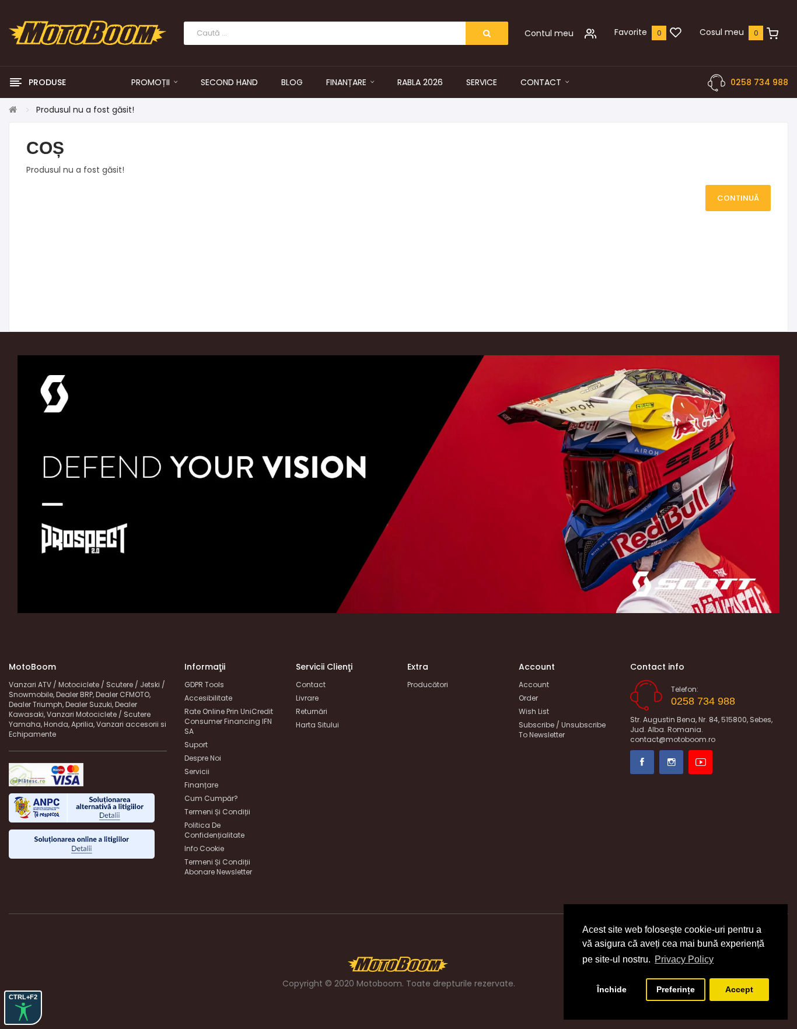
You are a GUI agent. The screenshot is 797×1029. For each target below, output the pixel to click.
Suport (196, 745)
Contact (311, 685)
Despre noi (202, 758)
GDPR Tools (204, 685)
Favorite (630, 32)
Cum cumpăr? (211, 798)
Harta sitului (317, 725)
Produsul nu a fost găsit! (85, 110)
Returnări (311, 711)
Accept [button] (739, 989)
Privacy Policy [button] (684, 959)
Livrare (307, 698)
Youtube (700, 762)
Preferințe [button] (675, 989)
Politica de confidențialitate (214, 830)
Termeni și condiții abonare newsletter (218, 867)
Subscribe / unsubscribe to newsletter (562, 730)
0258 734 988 (759, 82)
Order (528, 698)
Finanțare (201, 785)
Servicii (196, 771)
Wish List (534, 711)
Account (534, 685)
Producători (427, 685)
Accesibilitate (208, 698)
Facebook (642, 762)
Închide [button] (612, 989)
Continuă (738, 198)
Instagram (671, 762)
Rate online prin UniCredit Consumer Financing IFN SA (228, 721)
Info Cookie (204, 848)
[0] (675, 33)
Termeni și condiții (217, 812)
